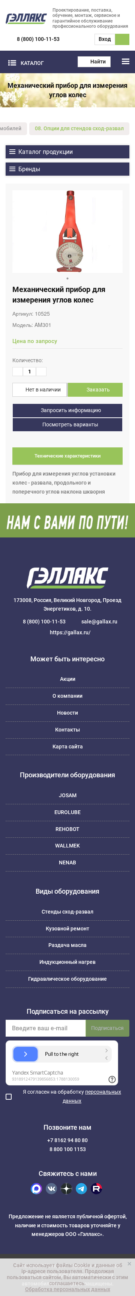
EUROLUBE (67, 812)
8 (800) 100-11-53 (38, 39)
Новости (67, 713)
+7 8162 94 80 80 (67, 1140)
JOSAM (67, 795)
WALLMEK (67, 846)
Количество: (27, 360)
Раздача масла (67, 945)
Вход (105, 39)
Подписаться (107, 1028)
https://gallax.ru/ (70, 632)
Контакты (67, 730)
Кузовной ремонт (67, 929)
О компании (67, 696)
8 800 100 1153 (68, 1149)
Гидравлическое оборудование (67, 979)
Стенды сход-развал (67, 912)
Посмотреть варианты (69, 424)
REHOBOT (68, 829)
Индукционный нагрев (67, 962)
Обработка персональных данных (67, 1289)
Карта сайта (67, 747)
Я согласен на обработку (72, 1096)
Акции (67, 679)
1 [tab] (67, 278)
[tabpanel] (67, 231)
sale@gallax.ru (99, 622)
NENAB (67, 862)
